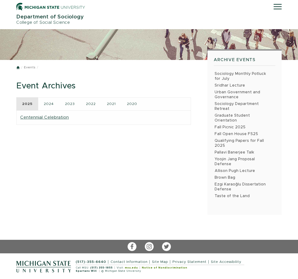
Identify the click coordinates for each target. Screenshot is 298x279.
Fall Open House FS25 (236, 134)
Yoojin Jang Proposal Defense (235, 161)
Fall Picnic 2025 (230, 127)
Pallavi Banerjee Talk (234, 152)
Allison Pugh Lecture (235, 171)
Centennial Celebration (44, 117)
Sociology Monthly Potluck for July (240, 76)
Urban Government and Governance (237, 94)
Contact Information (129, 262)
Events (29, 67)
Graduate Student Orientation (232, 118)
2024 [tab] (49, 104)
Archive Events (234, 60)
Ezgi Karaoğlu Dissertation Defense (240, 186)
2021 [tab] (111, 104)
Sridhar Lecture (230, 85)
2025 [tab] (27, 104)
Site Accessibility (226, 262)
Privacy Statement (190, 262)
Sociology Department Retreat (237, 106)
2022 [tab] (91, 104)
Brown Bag (225, 177)
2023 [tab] (70, 104)
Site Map (160, 262)
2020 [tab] (132, 104)
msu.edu (131, 267)
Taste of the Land (232, 196)
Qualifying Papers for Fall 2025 (239, 143)
